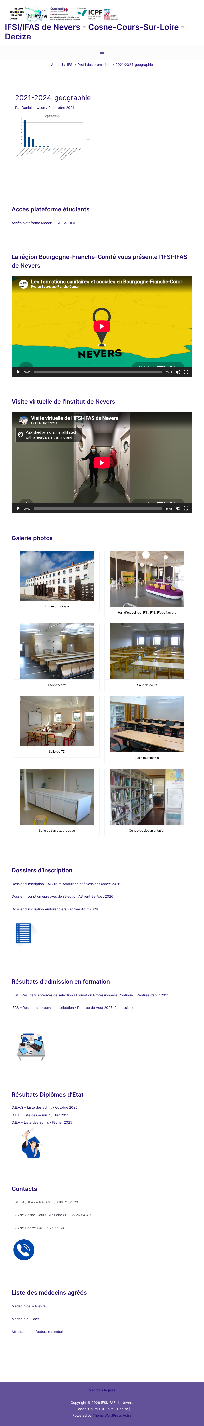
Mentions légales (102, 1390)
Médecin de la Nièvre (29, 1306)
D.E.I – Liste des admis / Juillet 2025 (40, 1115)
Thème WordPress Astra (112, 1415)
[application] (102, 326)
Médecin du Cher (26, 1319)
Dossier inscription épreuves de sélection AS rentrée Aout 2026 (62, 896)
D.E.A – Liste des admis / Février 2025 (42, 1122)
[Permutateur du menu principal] (102, 52)
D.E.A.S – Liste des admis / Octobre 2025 (44, 1107)
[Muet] (177, 372)
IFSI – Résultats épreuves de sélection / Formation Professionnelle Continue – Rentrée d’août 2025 (90, 995)
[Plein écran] (185, 372)
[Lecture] (18, 372)
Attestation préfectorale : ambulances (42, 1332)
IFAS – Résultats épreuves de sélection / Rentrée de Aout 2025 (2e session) (72, 1008)
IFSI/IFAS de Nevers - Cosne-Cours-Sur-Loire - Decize (95, 31)
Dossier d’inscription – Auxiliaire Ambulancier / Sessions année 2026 (66, 884)
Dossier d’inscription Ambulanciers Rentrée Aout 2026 (55, 909)
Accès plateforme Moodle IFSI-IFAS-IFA (44, 223)
